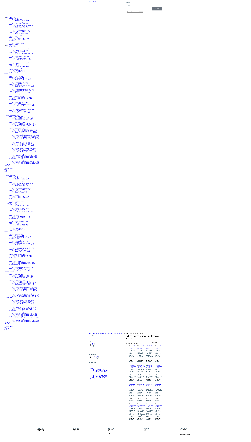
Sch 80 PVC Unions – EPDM (18, 42)
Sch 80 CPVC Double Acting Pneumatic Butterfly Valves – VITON (26, 161)
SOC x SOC (94, 358)
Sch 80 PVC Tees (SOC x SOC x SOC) (20, 27)
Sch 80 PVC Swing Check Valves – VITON (21, 93)
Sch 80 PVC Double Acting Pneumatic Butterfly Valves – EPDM (25, 135)
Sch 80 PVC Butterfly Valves (15, 81)
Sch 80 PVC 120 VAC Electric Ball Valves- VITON (22, 118)
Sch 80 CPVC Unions (13, 69)
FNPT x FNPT (95, 356)
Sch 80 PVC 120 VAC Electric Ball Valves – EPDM (22, 117)
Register (145, 430)
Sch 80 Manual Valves (40, 429)
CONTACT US (7, 165)
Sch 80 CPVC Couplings (14, 65)
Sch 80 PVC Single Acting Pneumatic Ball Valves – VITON (24, 132)
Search (141, 11)
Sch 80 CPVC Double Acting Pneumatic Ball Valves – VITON (25, 155)
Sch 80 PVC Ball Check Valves (15, 88)
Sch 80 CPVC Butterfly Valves (15, 99)
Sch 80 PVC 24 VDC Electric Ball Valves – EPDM (22, 119)
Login (145, 429)
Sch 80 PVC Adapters (13, 29)
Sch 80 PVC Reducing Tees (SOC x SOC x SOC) (22, 25)
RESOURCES (7, 164)
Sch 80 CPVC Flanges (13, 72)
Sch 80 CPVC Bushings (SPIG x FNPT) (20, 62)
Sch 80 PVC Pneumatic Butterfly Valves (17, 134)
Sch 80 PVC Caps (13, 36)
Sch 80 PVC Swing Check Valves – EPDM (21, 92)
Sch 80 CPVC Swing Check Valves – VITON (21, 112)
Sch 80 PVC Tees (12, 24)
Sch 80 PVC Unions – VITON (18, 43)
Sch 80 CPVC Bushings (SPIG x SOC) (20, 63)
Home (90, 333)
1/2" (92, 343)
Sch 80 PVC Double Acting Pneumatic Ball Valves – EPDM (24, 129)
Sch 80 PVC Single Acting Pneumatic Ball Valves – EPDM (24, 131)
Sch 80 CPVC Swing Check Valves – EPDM (21, 111)
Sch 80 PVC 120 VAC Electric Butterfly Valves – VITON (24, 124)
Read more (157, 361)
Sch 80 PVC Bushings (13, 32)
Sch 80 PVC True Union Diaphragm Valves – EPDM (23, 85)
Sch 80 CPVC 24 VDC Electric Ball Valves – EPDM (23, 144)
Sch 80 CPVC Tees (13, 52)
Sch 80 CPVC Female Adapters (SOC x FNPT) (21, 58)
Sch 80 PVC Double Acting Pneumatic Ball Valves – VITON (24, 130)
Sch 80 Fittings (39, 431)
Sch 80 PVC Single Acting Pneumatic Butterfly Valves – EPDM (25, 137)
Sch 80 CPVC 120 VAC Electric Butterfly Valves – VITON (24, 149)
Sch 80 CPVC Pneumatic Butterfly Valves (17, 158)
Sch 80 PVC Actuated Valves (12, 115)
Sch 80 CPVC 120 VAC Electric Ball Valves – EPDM (23, 142)
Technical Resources (76, 429)
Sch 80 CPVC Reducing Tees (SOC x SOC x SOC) (22, 53)
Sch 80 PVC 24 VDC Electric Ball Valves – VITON (22, 121)
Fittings (92, 367)
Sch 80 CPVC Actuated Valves (12, 139)
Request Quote (9, 168)
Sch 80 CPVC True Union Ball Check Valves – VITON (23, 109)
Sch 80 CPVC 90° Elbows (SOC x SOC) (20, 51)
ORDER (5, 169)
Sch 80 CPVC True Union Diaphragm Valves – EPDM (23, 104)
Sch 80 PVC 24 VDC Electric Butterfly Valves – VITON (23, 127)
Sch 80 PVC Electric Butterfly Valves (17, 122)
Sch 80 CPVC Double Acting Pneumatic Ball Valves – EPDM (24, 154)
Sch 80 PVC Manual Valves (12, 75)
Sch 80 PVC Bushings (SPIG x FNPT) (20, 33)
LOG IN (5, 171)
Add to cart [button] (131, 361)
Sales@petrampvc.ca (130, 5)
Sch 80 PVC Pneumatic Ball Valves (16, 128)
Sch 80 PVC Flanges (13, 44)
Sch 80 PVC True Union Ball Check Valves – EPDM (23, 89)
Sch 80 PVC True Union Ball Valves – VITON (21, 79)
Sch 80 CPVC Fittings (11, 45)
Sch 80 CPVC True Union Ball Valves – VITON (22, 98)
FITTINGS (6, 16)
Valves (93, 333)
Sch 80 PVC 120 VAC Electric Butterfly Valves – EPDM (23, 123)
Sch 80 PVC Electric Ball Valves (16, 116)
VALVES (6, 73)
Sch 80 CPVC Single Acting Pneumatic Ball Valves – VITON (24, 157)
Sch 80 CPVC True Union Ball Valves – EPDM (22, 97)
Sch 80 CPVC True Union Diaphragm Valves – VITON (23, 105)
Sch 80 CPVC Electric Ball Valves (16, 141)
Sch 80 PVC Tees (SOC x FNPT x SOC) (20, 26)
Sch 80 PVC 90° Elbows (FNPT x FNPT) (20, 20)
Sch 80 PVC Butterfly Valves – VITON (20, 83)
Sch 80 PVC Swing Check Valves (16, 91)
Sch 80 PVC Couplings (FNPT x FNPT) (20, 38)
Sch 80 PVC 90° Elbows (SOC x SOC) (20, 23)
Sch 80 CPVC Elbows (13, 46)
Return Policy (110, 431)
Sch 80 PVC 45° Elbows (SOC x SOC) (20, 19)
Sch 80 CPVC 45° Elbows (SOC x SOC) (20, 47)
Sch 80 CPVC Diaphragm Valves (16, 103)
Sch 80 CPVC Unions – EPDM (18, 70)
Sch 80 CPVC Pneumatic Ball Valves (17, 152)
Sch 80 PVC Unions (13, 40)
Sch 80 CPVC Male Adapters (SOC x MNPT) (21, 59)
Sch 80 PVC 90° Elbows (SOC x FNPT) (20, 22)
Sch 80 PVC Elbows (13, 18)
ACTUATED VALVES (9, 114)
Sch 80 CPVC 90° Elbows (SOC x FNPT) (20, 50)
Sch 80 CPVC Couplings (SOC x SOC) (20, 68)
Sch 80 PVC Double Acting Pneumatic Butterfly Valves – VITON (25, 136)
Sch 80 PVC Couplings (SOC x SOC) (20, 39)
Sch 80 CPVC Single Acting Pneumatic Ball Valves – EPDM (24, 156)
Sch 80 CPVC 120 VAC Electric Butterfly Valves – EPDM (24, 148)
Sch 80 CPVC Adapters (14, 57)
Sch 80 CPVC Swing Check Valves (16, 110)
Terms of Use (110, 429)
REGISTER (6, 170)
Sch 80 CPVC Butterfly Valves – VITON (20, 102)
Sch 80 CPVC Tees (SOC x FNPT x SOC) (21, 55)
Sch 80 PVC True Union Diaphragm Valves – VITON (23, 86)
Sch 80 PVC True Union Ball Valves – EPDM (21, 78)
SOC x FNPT (94, 357)
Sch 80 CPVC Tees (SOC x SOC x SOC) (20, 56)
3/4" (92, 344)
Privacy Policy (110, 430)
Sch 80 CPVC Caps (13, 64)
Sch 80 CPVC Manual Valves (12, 95)
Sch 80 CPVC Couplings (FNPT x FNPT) (20, 66)
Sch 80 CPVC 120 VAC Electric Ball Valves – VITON (23, 143)
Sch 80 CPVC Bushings (14, 60)
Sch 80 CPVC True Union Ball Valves (17, 96)
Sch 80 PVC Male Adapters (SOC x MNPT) (21, 31)
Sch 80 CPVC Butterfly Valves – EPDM (20, 101)
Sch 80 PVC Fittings (10, 17)
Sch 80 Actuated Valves (41, 430)
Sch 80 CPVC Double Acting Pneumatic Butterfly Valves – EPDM (25, 160)
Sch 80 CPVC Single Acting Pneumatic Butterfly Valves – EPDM (25, 162)
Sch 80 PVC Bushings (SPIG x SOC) (19, 35)
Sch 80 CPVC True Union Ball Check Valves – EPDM (23, 108)
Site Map (74, 430)
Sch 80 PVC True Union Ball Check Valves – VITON (23, 90)
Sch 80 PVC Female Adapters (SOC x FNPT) (21, 30)
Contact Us (8, 167)
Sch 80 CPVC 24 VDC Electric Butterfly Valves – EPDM (24, 150)
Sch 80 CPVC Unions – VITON (18, 71)
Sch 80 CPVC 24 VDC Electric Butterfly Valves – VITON (24, 151)
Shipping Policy (111, 433)
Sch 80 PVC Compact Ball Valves (16, 76)
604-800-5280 (129, 2)
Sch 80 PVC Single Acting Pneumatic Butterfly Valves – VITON (25, 138)
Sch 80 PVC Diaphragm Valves (15, 84)
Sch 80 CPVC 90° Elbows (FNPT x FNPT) (21, 49)
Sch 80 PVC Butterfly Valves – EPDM (20, 82)
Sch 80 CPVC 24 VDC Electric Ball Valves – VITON (23, 145)
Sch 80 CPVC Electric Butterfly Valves (17, 147)
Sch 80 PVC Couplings (14, 37)
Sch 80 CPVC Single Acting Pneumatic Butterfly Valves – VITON (25, 163)
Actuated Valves (93, 378)
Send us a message (183, 429)
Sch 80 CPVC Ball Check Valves (16, 106)
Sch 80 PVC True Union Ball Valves (16, 77)
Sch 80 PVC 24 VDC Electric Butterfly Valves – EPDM (23, 125)
